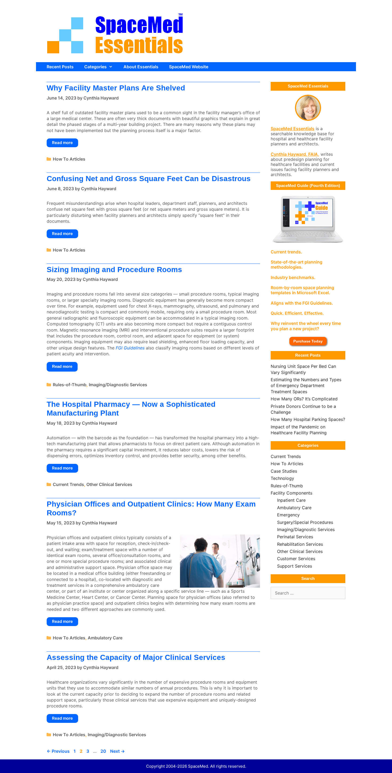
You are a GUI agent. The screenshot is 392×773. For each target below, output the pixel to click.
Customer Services (296, 558)
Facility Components (291, 493)
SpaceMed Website (188, 66)
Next (117, 751)
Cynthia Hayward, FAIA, (295, 154)
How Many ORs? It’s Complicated (304, 398)
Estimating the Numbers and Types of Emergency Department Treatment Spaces (306, 385)
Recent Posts (60, 66)
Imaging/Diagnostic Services (118, 384)
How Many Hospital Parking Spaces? (308, 419)
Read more (62, 142)
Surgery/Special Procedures (305, 522)
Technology (282, 478)
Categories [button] (95, 66)
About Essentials (140, 66)
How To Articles (69, 159)
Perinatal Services (295, 536)
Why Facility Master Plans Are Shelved (116, 88)
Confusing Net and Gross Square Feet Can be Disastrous (149, 178)
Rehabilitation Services (300, 544)
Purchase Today (308, 341)
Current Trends (68, 484)
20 (103, 751)
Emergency (288, 514)
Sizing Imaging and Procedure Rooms (114, 269)
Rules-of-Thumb (69, 384)
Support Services (294, 566)
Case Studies (284, 471)
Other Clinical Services (109, 484)
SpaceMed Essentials (292, 128)
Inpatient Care (291, 500)
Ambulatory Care (105, 637)
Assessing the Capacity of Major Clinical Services (136, 657)
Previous (58, 751)
